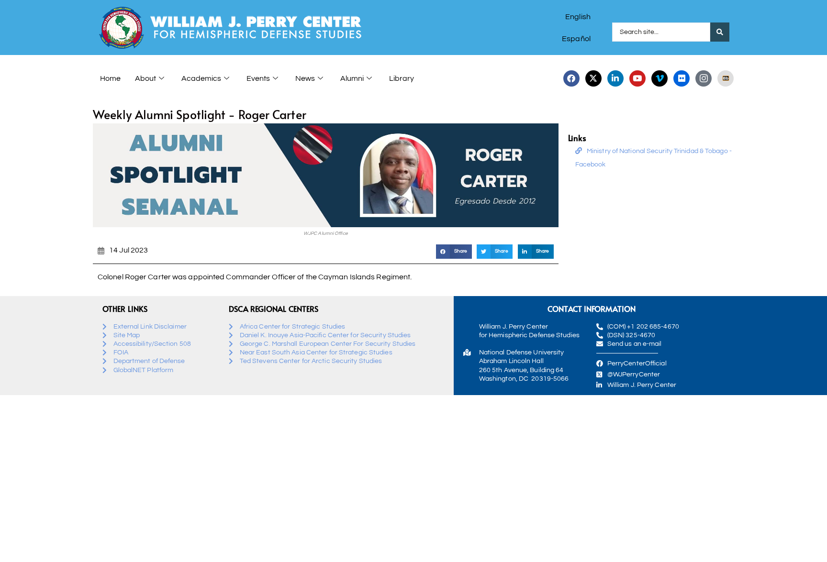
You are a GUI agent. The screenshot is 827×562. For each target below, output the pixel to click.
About (145, 78)
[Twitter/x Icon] (593, 78)
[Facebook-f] (571, 78)
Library (401, 78)
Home (110, 78)
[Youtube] (637, 78)
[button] (454, 251)
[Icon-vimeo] (659, 78)
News (305, 78)
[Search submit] (719, 32)
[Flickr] (681, 78)
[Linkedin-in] (615, 78)
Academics (201, 78)
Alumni (352, 78)
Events (258, 78)
